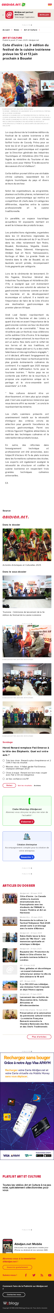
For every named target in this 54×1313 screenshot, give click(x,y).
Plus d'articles (39, 1037)
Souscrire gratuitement (17, 1267)
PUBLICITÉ (26, 25)
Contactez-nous (14, 1294)
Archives (37, 785)
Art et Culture (30, 30)
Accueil (6, 30)
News (16, 30)
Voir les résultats (25, 785)
